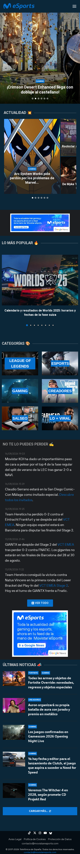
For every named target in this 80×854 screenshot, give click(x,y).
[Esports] (60, 363)
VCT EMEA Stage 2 (53, 585)
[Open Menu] (74, 6)
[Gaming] (20, 391)
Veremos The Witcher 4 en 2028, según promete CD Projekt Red (48, 794)
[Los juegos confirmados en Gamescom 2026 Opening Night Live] (14, 732)
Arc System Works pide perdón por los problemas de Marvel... (32, 178)
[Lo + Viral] (60, 418)
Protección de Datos (59, 839)
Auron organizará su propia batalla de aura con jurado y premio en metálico (49, 709)
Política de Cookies (35, 839)
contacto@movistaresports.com (40, 843)
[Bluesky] (50, 833)
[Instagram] (40, 833)
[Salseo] (20, 418)
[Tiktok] (29, 833)
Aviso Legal (15, 839)
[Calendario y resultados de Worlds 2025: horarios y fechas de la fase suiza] (40, 280)
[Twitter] (34, 833)
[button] (5, 52)
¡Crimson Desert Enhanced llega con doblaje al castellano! (40, 89)
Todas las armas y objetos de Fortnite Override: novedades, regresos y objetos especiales (51, 682)
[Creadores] (60, 391)
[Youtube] (45, 833)
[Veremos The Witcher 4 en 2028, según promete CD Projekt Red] (14, 790)
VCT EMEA (65, 544)
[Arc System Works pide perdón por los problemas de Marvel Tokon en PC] (32, 156)
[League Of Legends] (20, 363)
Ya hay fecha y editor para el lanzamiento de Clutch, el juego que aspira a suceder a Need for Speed (52, 765)
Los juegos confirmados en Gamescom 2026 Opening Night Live (48, 736)
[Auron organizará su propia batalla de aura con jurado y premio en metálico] (14, 705)
